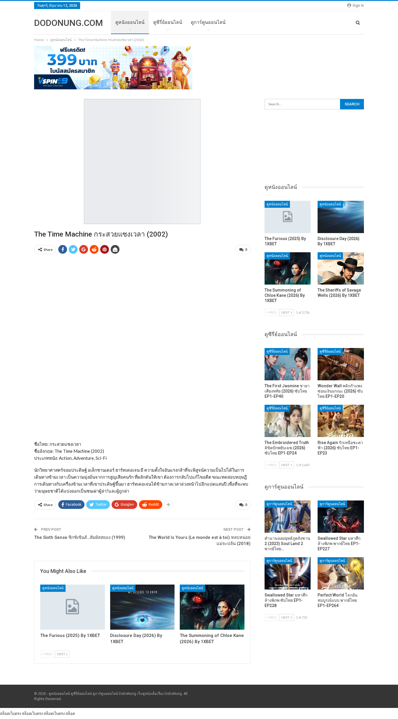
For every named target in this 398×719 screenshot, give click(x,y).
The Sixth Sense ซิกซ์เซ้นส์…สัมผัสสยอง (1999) (79, 537)
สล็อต (70, 713)
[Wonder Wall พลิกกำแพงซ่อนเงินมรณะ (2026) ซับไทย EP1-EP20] (341, 364)
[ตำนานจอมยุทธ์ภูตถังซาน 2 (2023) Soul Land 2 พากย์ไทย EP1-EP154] (288, 516)
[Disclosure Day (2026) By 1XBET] (142, 607)
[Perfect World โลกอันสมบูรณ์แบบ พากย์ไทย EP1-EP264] (341, 573)
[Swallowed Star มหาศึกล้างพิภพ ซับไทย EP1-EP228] (288, 573)
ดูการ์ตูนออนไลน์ (208, 22)
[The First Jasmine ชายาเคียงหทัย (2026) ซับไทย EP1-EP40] (288, 364)
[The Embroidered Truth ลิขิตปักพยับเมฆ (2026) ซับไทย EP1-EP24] (288, 421)
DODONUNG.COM (68, 23)
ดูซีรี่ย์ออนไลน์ (167, 22)
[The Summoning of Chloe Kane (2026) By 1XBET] (212, 607)
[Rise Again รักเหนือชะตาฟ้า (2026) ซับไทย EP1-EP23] (341, 421)
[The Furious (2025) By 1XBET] (72, 607)
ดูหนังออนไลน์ (130, 22)
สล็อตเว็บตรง (10, 713)
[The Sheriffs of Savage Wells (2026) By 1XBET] (341, 268)
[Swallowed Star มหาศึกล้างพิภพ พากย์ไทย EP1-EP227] (341, 516)
